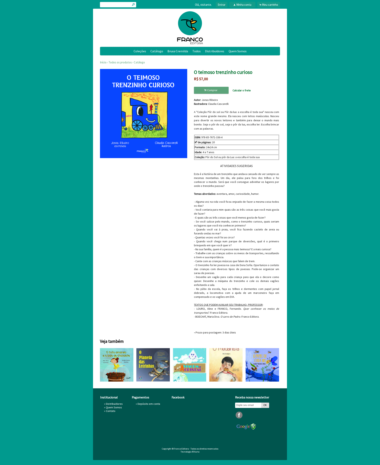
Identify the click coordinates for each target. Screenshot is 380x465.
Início (103, 62)
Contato (110, 411)
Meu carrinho (270, 5)
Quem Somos (238, 51)
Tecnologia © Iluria (190, 451)
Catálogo (156, 51)
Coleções (140, 51)
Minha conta (243, 5)
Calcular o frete (242, 90)
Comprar (211, 90)
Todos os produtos (120, 62)
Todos (196, 51)
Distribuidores (214, 51)
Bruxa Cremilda (177, 51)
